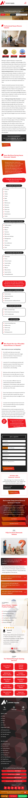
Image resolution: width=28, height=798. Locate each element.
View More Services (14, 523)
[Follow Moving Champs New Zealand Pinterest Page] (22, 787)
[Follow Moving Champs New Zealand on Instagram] (8, 787)
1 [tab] (12, 648)
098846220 (13, 138)
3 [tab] (16, 648)
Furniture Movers (6, 748)
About (3, 718)
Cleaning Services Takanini (21, 666)
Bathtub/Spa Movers (6, 761)
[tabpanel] (14, 636)
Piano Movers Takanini (20, 680)
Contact (4, 724)
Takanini (13, 14)
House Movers (5, 746)
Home (3, 14)
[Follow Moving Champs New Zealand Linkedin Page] (19, 787)
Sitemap (4, 736)
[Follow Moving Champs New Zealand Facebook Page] (5, 787)
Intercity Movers (5, 752)
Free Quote (6, 144)
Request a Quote (14, 492)
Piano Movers (5, 754)
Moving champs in (14, 771)
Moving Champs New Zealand (12, 98)
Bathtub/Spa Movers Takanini (7, 673)
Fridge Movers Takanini (21, 686)
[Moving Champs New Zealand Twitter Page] (12, 787)
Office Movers (5, 750)
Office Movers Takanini (7, 680)
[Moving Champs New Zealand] (7, 3)
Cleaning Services (6, 743)
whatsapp (23, 796)
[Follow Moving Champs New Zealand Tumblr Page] (15, 787)
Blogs (3, 720)
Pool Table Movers (6, 757)
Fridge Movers (5, 759)
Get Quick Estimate (8, 468)
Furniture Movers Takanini (21, 673)
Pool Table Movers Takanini (7, 686)
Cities (8, 14)
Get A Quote (14, 518)
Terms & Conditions (6, 732)
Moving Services (5, 730)
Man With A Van (5, 763)
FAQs (3, 722)
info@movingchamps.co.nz (17, 139)
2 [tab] (14, 648)
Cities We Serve (5, 734)
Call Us (3, 796)
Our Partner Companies (16, 792)
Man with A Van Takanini (7, 693)
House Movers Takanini (7, 666)
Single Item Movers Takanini (21, 693)
